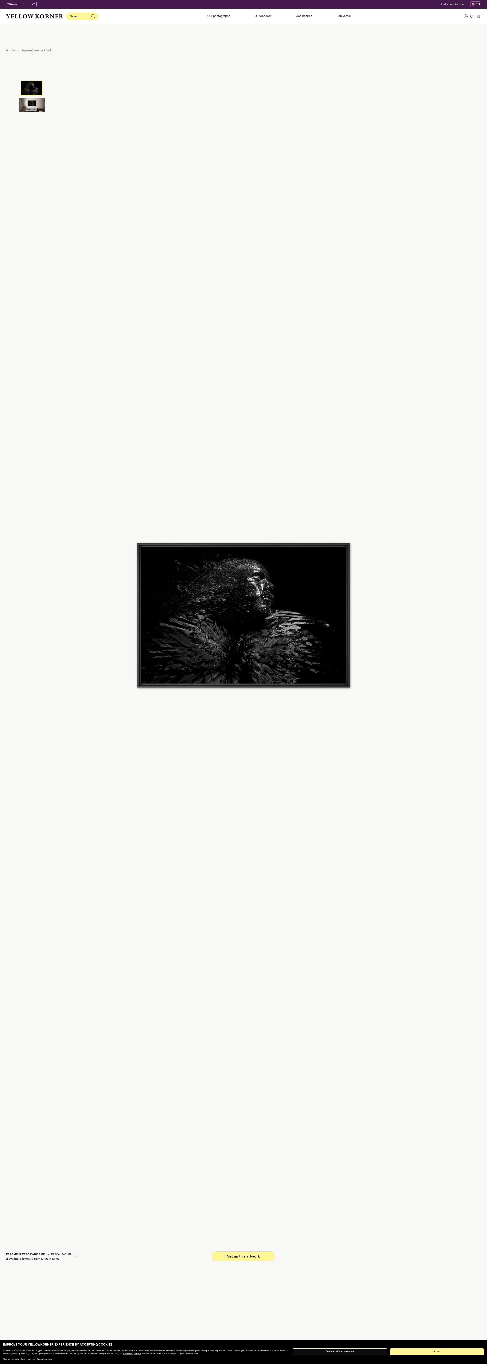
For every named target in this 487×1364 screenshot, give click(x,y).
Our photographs (218, 16)
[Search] (93, 16)
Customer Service (451, 4)
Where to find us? (21, 4)
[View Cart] (478, 16)
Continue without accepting (340, 1352)
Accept (437, 1352)
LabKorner (344, 16)
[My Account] (466, 16)
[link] (34, 16)
